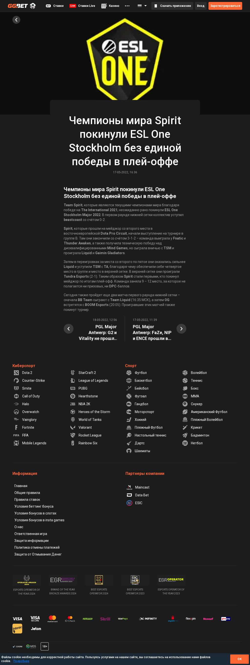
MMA (195, 396)
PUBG (83, 388)
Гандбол (141, 404)
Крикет (196, 427)
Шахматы (142, 451)
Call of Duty (31, 396)
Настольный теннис (150, 435)
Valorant (85, 427)
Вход (201, 6)
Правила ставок (27, 499)
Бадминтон (200, 435)
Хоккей (140, 420)
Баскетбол (143, 380)
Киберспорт (23, 365)
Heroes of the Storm (94, 412)
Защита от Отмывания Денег (38, 554)
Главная (20, 486)
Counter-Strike (33, 380)
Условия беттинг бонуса (33, 506)
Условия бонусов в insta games (39, 520)
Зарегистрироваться (225, 6)
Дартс (140, 443)
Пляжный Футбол (149, 427)
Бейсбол (141, 388)
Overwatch (30, 412)
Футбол (141, 373)
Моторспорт (144, 412)
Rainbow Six (88, 443)
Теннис (196, 380)
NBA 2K (84, 404)
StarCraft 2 (87, 373)
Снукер (196, 404)
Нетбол (197, 443)
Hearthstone (88, 396)
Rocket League (90, 435)
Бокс (194, 388)
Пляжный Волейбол (207, 420)
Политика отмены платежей (37, 547)
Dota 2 (27, 373)
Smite (26, 388)
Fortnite (28, 427)
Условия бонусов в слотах (35, 513)
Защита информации (31, 541)
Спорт (131, 365)
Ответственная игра (30, 534)
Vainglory (29, 420)
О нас (18, 527)
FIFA (25, 435)
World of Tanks (90, 420)
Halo (25, 404)
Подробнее (21, 661)
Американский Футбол (209, 412)
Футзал (140, 396)
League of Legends (93, 380)
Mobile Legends (34, 443)
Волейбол (199, 373)
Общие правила (27, 493)
